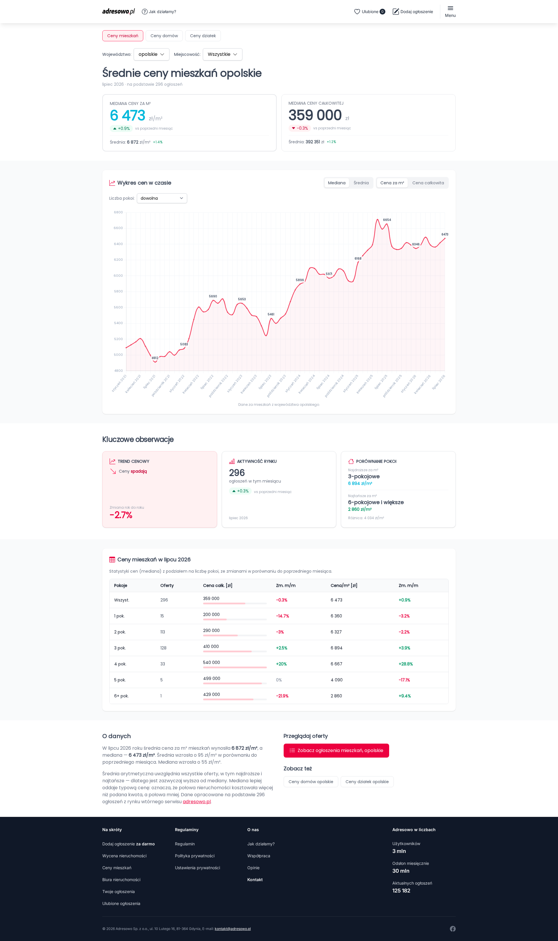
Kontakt (255, 879)
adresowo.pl (197, 801)
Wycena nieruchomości (124, 855)
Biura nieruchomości (121, 879)
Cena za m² (392, 183)
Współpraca (258, 855)
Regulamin (185, 843)
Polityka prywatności (194, 855)
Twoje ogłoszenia (118, 891)
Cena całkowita (428, 183)
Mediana (337, 183)
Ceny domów (164, 36)
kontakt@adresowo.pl (233, 928)
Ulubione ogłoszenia (121, 903)
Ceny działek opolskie (367, 782)
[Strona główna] (120, 11)
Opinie (253, 867)
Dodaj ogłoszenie (128, 843)
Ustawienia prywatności (197, 867)
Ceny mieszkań (122, 36)
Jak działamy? (162, 11)
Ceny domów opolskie (311, 782)
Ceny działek (203, 36)
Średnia (361, 183)
